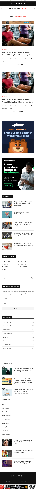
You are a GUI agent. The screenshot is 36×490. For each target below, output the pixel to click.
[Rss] (24, 3)
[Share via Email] (22, 64)
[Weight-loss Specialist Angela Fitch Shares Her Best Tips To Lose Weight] (7, 204)
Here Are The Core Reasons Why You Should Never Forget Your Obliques (23, 442)
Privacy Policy (6, 427)
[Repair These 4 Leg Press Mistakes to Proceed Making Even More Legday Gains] (18, 35)
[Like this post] (14, 64)
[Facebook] (11, 3)
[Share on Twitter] (18, 64)
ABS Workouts (18, 322)
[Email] (21, 3)
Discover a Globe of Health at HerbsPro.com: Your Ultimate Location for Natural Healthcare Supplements (23, 381)
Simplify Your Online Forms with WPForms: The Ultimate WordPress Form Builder (23, 391)
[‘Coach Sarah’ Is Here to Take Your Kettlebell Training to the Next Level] (7, 225)
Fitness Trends (18, 326)
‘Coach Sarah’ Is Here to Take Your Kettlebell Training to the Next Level (23, 224)
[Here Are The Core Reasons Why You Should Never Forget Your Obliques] (7, 442)
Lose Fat (18, 337)
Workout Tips (18, 348)
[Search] (34, 8)
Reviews (18, 341)
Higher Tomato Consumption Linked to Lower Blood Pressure (23, 244)
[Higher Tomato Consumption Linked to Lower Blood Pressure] (7, 246)
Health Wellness (18, 333)
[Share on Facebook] (16, 64)
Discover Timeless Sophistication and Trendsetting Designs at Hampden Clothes (24, 370)
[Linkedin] (16, 3)
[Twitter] (14, 3)
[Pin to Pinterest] (20, 64)
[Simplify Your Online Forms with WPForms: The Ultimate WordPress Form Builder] (7, 392)
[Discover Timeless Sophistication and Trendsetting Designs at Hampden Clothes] (7, 371)
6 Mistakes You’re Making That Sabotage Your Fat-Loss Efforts (23, 234)
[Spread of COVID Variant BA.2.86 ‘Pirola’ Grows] (7, 214)
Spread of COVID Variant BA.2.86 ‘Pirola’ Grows (21, 213)
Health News (18, 329)
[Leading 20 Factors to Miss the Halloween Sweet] (7, 453)
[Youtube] (19, 3)
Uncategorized (18, 344)
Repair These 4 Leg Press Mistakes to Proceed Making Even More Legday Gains (17, 53)
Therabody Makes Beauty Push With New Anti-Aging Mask (23, 462)
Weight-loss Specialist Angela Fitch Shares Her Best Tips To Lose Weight (23, 203)
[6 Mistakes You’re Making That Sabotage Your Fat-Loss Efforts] (7, 235)
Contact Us (5, 430)
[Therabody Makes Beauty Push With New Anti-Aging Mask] (7, 463)
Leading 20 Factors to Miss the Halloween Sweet (23, 451)
